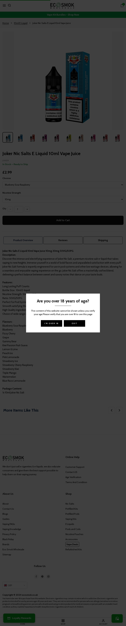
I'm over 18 (51, 323)
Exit (74, 323)
